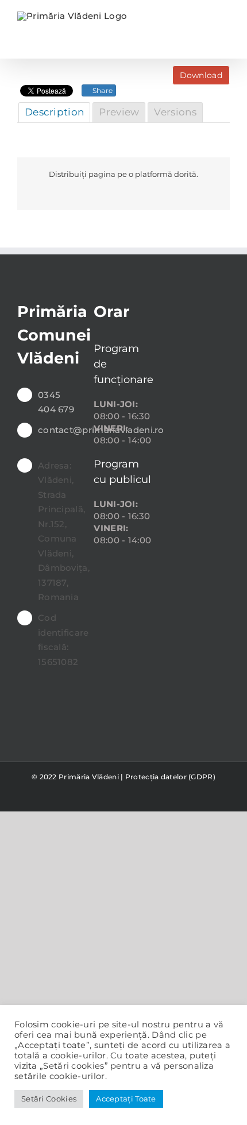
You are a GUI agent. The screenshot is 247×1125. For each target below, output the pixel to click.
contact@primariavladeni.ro (57, 429)
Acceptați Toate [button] (126, 1098)
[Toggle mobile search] (204, 17)
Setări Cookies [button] (48, 1098)
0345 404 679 (56, 402)
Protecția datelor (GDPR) (170, 776)
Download (201, 75)
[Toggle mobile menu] (225, 17)
